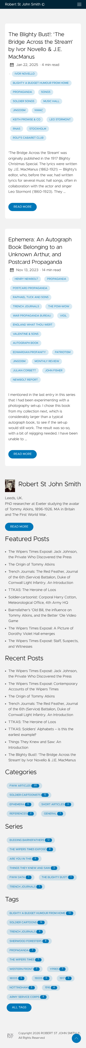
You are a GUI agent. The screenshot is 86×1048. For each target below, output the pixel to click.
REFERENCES (21, 813)
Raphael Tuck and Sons (31, 297)
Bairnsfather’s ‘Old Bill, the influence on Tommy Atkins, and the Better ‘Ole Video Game (42, 615)
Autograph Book (26, 343)
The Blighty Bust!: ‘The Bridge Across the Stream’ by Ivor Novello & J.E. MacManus (40, 46)
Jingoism (19, 110)
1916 (50, 987)
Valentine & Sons (25, 334)
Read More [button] (19, 526)
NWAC (39, 110)
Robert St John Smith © (25, 4)
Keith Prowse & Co (26, 119)
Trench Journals (26, 306)
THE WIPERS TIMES (24, 959)
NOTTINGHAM (21, 987)
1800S (16, 978)
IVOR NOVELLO (25, 73)
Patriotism (63, 352)
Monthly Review (47, 361)
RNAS (16, 128)
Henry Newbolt (26, 279)
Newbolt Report (25, 379)
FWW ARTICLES (23, 785)
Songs (45, 92)
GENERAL (52, 813)
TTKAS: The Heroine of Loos (32, 590)
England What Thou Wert (32, 324)
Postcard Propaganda (30, 288)
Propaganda (22, 92)
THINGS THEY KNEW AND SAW (32, 868)
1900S (41, 978)
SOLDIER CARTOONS (26, 922)
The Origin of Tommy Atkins (31, 564)
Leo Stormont (60, 119)
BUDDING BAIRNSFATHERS (30, 840)
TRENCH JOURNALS (25, 886)
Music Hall (51, 101)
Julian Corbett (24, 370)
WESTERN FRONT (23, 969)
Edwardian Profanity (29, 352)
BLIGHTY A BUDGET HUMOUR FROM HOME (41, 83)
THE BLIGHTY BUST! (56, 877)
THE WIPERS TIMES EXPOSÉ (30, 849)
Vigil (63, 315)
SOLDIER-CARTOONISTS (28, 795)
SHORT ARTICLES (55, 804)
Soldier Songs (23, 101)
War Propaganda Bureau (32, 315)
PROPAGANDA (21, 950)
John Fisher (53, 370)
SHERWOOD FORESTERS (28, 941)
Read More (23, 206)
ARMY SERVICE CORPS (27, 997)
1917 (64, 978)
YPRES (56, 969)
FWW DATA (19, 877)
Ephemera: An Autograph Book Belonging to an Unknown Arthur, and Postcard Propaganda (40, 251)
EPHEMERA (19, 804)
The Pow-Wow (58, 306)
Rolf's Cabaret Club (28, 138)
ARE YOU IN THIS (23, 859)
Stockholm (37, 128)
